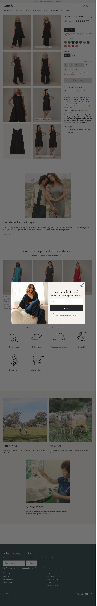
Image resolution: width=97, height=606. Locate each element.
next (66, 308)
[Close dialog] (82, 285)
